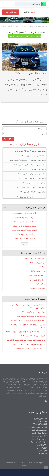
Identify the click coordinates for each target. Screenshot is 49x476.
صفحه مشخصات (34, 26)
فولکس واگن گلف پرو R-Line (35, 275)
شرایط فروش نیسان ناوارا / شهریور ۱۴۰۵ (32, 173)
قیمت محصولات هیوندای (24, 238)
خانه (45, 26)
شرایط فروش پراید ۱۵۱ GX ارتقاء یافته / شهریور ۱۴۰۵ (28, 160)
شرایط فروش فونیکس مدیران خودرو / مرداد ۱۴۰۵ (28, 344)
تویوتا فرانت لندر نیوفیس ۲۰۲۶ (34, 258)
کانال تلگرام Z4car (40, 424)
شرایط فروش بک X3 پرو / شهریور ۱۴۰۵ (32, 169)
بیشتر (24, 244)
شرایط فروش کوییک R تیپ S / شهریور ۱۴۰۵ (30, 151)
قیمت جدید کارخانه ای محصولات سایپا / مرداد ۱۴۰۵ (27, 320)
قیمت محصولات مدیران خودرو (24, 230)
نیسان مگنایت (40, 283)
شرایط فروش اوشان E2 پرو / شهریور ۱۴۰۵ (31, 187)
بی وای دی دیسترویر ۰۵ (37, 288)
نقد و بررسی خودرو (39, 435)
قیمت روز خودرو (40, 418)
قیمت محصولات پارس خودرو (25, 221)
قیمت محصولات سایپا (24, 217)
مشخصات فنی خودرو (38, 430)
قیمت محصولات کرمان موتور (24, 226)
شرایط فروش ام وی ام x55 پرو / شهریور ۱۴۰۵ (30, 164)
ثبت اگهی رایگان (11, 12)
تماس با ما (43, 453)
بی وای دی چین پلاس (37, 279)
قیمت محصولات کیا (24, 234)
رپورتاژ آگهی (42, 447)
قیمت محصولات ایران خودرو (24, 213)
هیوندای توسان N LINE (37, 271)
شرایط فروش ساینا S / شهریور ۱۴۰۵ (33, 155)
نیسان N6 (42, 267)
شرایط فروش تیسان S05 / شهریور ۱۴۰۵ (32, 178)
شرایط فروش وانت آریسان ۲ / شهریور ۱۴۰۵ (30, 348)
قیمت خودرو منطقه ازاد (38, 427)
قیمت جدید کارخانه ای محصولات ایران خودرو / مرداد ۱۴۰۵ (25, 331)
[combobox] (24, 128)
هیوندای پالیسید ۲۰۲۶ (37, 262)
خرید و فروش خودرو (39, 441)
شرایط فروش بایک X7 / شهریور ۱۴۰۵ (33, 192)
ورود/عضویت (41, 450)
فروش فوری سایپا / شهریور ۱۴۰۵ (34, 183)
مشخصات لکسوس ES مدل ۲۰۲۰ (31, 73)
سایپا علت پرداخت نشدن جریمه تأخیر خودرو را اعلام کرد (26, 340)
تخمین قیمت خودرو (39, 421)
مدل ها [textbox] (42, 133)
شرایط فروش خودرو (39, 433)
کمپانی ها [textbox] (41, 128)
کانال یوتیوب (41, 444)
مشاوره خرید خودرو (39, 438)
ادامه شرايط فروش (26, 197)
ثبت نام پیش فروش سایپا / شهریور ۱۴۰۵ (31, 316)
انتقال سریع (8, 138)
